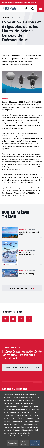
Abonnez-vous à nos (21, 368)
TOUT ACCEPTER (35, 443)
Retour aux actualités (21, 288)
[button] (22, 83)
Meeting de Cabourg (26, 274)
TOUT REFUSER (24, 443)
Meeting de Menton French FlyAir (29, 233)
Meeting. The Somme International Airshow (27, 254)
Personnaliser (12, 443)
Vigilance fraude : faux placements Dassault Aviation (18, 2)
